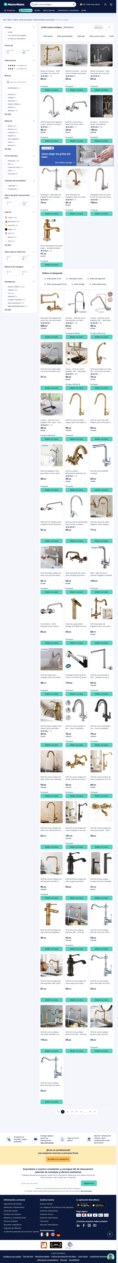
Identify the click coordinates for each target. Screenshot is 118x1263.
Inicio (4, 20)
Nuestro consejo (46, 1204)
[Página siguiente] (95, 1112)
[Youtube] (95, 1225)
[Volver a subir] (110, 1234)
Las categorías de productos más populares (57, 1207)
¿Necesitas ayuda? (11, 1211)
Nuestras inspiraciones (49, 1218)
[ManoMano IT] (47, 1234)
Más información (86, 1191)
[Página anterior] (58, 1112)
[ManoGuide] (110, 1257)
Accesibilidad (74, 1260)
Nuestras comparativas (49, 1211)
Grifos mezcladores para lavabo (44, 20)
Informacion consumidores (47, 1260)
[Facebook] (84, 1225)
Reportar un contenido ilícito (15, 1218)
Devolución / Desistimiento (14, 1207)
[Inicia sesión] (105, 4)
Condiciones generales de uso (101, 1256)
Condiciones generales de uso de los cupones (21, 1231)
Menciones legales (42, 1256)
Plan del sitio (28, 1256)
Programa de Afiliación (12, 1228)
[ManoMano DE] (58, 1234)
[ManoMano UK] (53, 1234)
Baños (10, 20)
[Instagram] (89, 1225)
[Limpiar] (73, 4)
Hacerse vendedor (11, 1221)
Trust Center (83, 1256)
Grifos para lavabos (26, 20)
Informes (63, 1260)
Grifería (15, 20)
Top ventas (44, 1221)
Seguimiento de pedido (13, 1204)
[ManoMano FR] (42, 1234)
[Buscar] (32, 4)
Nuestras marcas (46, 1214)
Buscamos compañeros (13, 1225)
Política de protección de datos (63, 1256)
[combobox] (103, 27)
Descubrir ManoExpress (49, 1225)
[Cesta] (111, 4)
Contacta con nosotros (12, 1214)
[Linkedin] (78, 1225)
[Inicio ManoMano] (15, 4)
